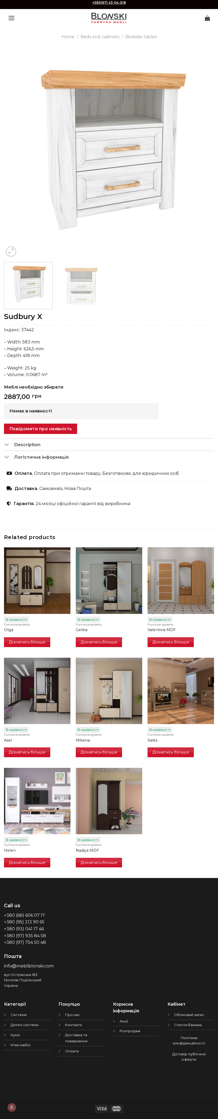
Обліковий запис (189, 1015)
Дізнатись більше (27, 642)
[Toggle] (9, 445)
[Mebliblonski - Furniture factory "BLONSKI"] (109, 18)
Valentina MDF (162, 629)
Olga (8, 629)
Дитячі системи (25, 1025)
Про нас (72, 1015)
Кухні (15, 1035)
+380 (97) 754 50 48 (25, 942)
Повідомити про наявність (40, 428)
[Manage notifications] (11, 1107)
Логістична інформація (41, 457)
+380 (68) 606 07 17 (24, 915)
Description (27, 444)
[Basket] (207, 18)
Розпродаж (130, 1031)
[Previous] (15, 153)
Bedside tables (141, 36)
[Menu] (11, 18)
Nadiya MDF (87, 850)
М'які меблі (20, 1045)
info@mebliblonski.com (29, 966)
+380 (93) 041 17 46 (24, 928)
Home (67, 36)
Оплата (72, 1051)
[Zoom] (11, 251)
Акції (124, 1021)
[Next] (203, 153)
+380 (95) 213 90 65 (24, 921)
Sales (152, 740)
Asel (8, 740)
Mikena (83, 740)
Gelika (81, 629)
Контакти (73, 1025)
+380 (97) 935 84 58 (25, 935)
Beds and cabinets (100, 36)
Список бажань (188, 1025)
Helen (10, 850)
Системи (19, 1015)
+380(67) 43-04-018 (109, 3)
